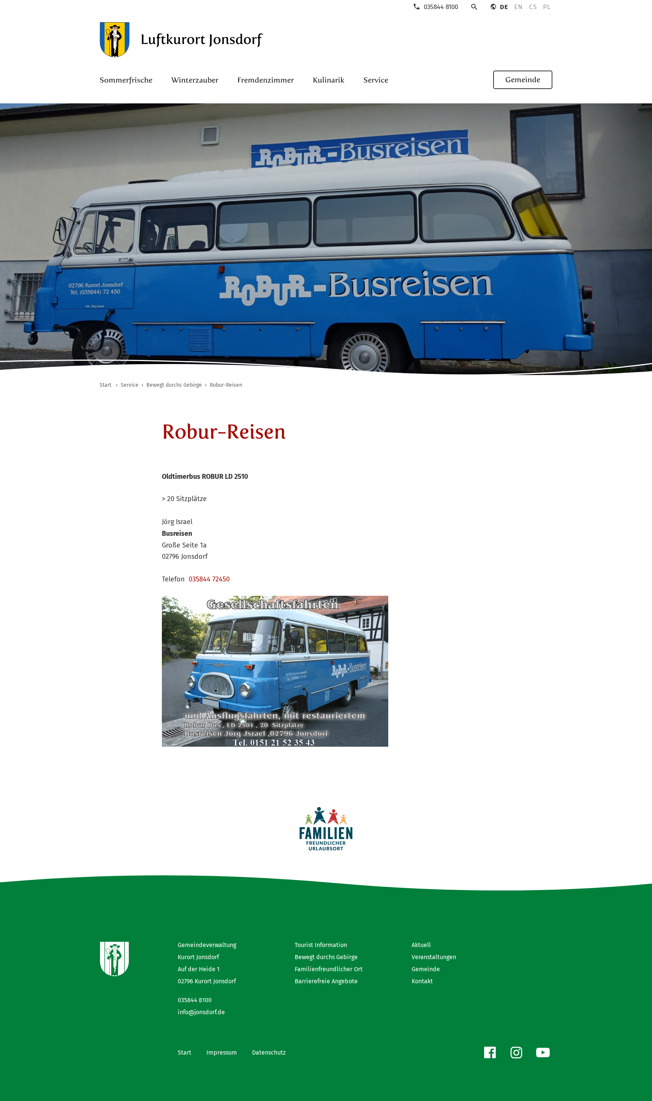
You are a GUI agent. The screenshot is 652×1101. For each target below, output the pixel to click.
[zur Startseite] (182, 39)
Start (184, 1052)
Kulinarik (328, 80)
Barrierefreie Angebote (326, 981)
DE (504, 7)
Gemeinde (522, 79)
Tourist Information (321, 945)
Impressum (221, 1052)
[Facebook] (489, 1052)
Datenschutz (269, 1052)
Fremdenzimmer (265, 80)
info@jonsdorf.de (201, 1012)
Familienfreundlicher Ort (329, 969)
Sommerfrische (126, 80)
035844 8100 (195, 1000)
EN (518, 7)
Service (375, 80)
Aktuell (421, 945)
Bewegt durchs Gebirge (326, 957)
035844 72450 (209, 579)
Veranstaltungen (434, 957)
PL (546, 7)
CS (533, 7)
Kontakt (422, 981)
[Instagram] (516, 1052)
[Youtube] (543, 1052)
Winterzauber (194, 80)
